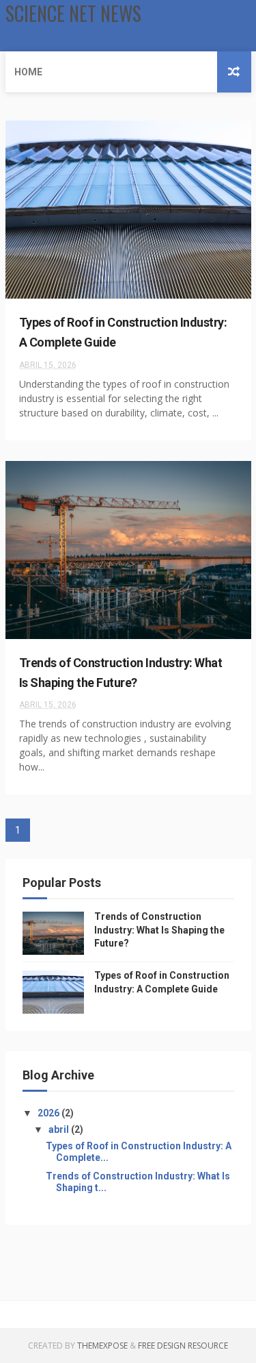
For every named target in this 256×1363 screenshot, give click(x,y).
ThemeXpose (102, 1345)
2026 (49, 1113)
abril (59, 1129)
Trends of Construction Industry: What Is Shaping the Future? (159, 930)
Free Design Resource (183, 1345)
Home (28, 71)
